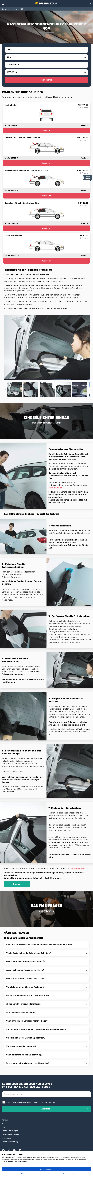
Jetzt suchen (47, 79)
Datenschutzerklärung (10, 1134)
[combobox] (46, 50)
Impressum (6, 1138)
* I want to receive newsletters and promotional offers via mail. (30, 1102)
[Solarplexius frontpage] (46, 3)
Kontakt (17, 884)
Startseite (6, 9)
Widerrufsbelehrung (10, 1141)
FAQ (3, 1123)
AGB (3, 1127)
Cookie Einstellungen (10, 1131)
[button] (3, 4)
